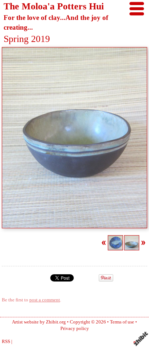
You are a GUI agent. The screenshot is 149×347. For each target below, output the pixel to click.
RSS (6, 341)
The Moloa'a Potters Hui (54, 6)
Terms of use (122, 322)
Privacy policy (74, 328)
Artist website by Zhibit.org (39, 322)
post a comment (44, 299)
